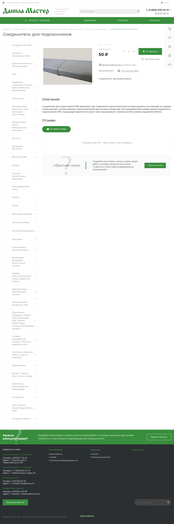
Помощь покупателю (100, 457)
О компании (56, 449)
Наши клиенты (55, 454)
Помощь (95, 449)
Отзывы (52, 457)
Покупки (94, 454)
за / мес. (129, 65)
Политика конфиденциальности (63, 460)
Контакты (138, 449)
